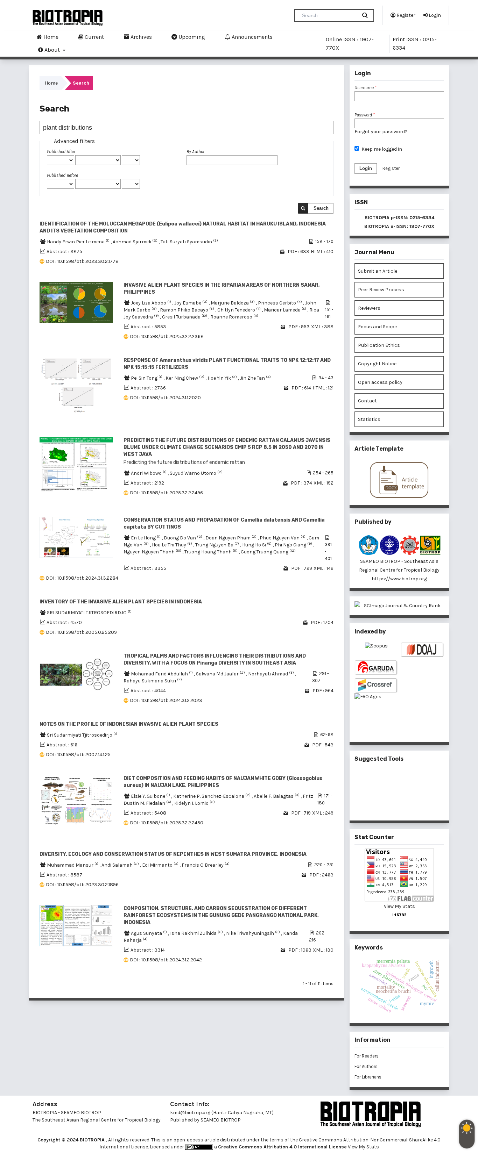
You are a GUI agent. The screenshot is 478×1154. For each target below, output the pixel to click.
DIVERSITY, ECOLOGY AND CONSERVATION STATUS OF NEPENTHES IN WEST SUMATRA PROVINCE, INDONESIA (173, 854)
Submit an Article (377, 271)
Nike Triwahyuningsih (253, 933)
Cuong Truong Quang (268, 552)
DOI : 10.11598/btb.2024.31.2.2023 (166, 700)
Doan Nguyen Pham (231, 538)
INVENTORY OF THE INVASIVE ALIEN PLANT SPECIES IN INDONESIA (121, 602)
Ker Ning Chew (185, 378)
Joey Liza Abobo (151, 303)
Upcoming (191, 37)
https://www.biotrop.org (399, 579)
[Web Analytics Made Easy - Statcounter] (399, 914)
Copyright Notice (377, 364)
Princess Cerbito (280, 303)
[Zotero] (411, 804)
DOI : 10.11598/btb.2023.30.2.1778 (82, 261)
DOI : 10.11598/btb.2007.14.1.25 (78, 755)
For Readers (366, 1056)
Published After (61, 151)
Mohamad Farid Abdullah (162, 674)
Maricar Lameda (285, 310)
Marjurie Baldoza (233, 303)
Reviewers (369, 308)
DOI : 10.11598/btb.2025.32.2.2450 (166, 823)
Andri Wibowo (149, 473)
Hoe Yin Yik (223, 378)
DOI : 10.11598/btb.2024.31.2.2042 (166, 960)
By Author (195, 151)
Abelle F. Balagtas (277, 796)
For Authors (366, 1066)
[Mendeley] (388, 781)
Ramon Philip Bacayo (187, 310)
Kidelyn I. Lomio (194, 803)
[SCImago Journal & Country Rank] (399, 605)
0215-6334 (421, 218)
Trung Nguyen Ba (217, 545)
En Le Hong (146, 538)
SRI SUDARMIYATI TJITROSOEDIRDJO (89, 613)
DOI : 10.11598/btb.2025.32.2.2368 (167, 336)
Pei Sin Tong (147, 378)
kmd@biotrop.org (190, 1113)
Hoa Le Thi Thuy (172, 545)
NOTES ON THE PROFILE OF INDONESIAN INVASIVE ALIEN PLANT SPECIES (129, 724)
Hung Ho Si (257, 545)
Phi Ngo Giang (294, 545)
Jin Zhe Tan (255, 378)
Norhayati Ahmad (271, 674)
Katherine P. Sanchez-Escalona (212, 796)
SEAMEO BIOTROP (221, 1120)
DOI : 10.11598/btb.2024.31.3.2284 (82, 578)
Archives (140, 37)
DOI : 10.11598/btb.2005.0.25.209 (81, 632)
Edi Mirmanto (161, 865)
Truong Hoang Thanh (211, 552)
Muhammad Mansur (73, 865)
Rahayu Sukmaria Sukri (153, 681)
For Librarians (367, 1077)
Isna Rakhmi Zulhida (197, 933)
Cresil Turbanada (185, 317)
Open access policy (380, 382)
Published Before (62, 175)
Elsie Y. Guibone (151, 796)
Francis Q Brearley (206, 865)
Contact (367, 401)
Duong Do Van (183, 538)
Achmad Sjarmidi (136, 242)
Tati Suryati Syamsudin (189, 242)
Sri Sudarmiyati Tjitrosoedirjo (82, 735)
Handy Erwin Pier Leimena (79, 242)
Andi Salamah (120, 865)
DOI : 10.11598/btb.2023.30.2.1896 (82, 885)
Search (321, 208)
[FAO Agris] (376, 708)
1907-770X (422, 226)
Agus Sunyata (149, 933)
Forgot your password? (380, 132)
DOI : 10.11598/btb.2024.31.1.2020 (165, 398)
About (52, 49)
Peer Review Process (381, 290)
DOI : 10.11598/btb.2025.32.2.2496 (166, 493)
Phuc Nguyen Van (283, 538)
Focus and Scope (377, 327)
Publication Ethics (379, 345)
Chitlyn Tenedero (239, 310)
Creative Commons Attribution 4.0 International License (282, 1147)
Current (93, 37)
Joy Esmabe (191, 303)
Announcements (251, 37)
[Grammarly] (388, 804)
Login (434, 15)
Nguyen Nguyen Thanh (153, 552)
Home (50, 37)
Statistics (369, 419)
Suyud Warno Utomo (196, 473)
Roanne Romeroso (234, 317)
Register (405, 15)
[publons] (411, 781)
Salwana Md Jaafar (221, 674)
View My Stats (399, 906)
